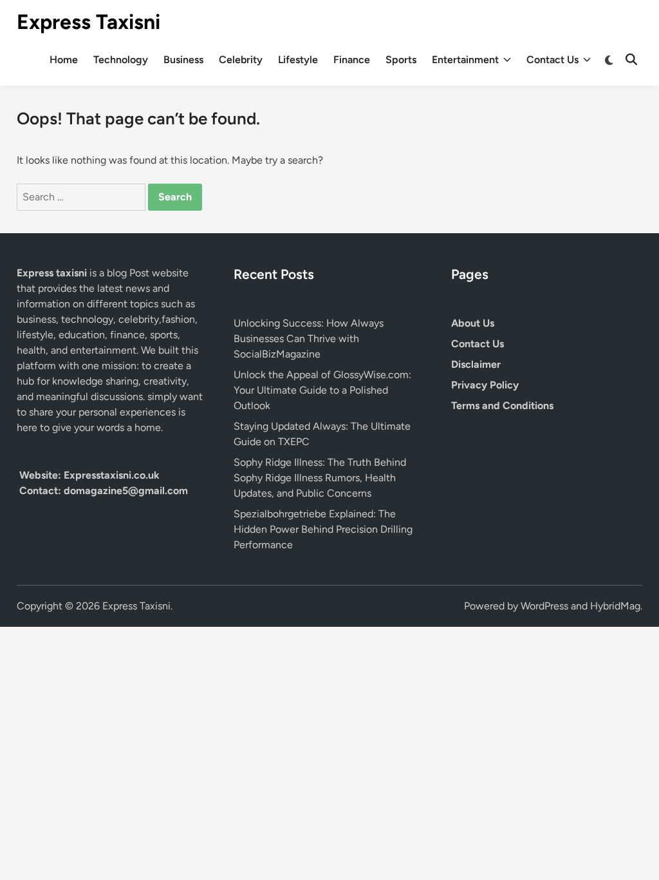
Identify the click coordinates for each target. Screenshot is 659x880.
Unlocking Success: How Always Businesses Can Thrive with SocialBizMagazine (309, 338)
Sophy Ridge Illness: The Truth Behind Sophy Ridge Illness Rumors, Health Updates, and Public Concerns (320, 477)
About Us (472, 323)
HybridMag (615, 606)
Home (64, 59)
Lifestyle (298, 59)
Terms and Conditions (502, 405)
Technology (120, 59)
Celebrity (241, 59)
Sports (400, 59)
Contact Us (552, 59)
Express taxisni (53, 273)
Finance (351, 59)
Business (183, 59)
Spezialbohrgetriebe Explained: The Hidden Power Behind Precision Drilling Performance (323, 529)
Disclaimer (476, 364)
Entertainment (465, 59)
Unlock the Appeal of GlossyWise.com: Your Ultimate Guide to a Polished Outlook (322, 390)
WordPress (544, 606)
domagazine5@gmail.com (126, 490)
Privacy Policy (485, 385)
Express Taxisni (88, 22)
